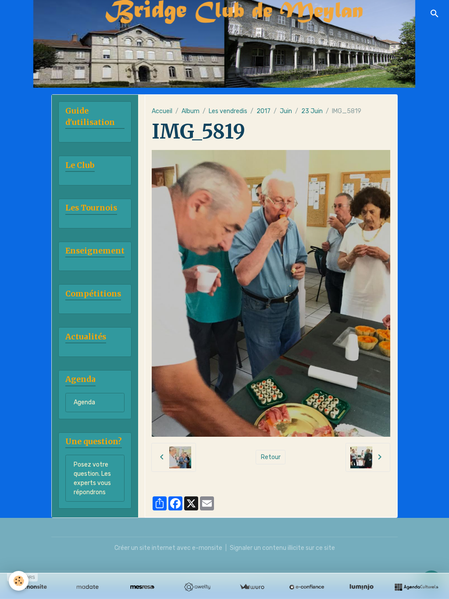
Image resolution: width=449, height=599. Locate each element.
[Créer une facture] (252, 587)
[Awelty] (197, 587)
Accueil (162, 111)
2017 (264, 111)
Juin (286, 111)
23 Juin (312, 111)
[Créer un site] (33, 587)
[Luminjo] (361, 587)
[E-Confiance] (307, 587)
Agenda (84, 402)
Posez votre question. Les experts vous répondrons (92, 478)
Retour (271, 457)
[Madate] (87, 587)
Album (191, 111)
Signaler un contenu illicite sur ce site (282, 548)
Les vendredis (228, 111)
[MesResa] (142, 587)
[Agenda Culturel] (416, 587)
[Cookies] (19, 581)
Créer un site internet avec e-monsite (168, 548)
